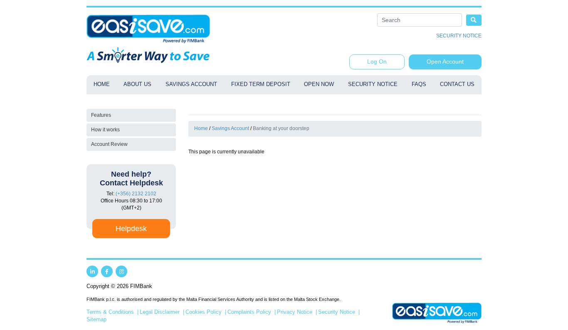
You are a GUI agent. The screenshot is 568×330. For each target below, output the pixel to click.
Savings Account (191, 84)
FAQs (419, 84)
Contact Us (457, 84)
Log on (377, 61)
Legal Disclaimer (160, 312)
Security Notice (459, 36)
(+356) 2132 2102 (136, 194)
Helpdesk (131, 228)
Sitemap (96, 320)
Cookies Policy (203, 312)
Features (101, 115)
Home (102, 84)
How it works (105, 130)
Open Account (445, 61)
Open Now (319, 84)
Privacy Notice (294, 312)
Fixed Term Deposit (260, 84)
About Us (137, 84)
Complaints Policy (249, 312)
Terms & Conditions (110, 312)
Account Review (109, 144)
